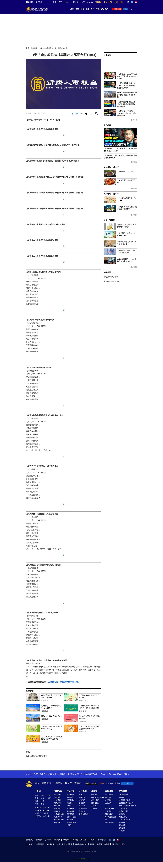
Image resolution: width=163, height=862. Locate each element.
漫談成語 (82, 806)
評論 (36, 801)
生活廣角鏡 (109, 794)
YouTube (136, 2)
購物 (122, 2)
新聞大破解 (70, 808)
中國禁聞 (57, 800)
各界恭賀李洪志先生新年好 (54, 48)
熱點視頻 (46, 808)
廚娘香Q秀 (109, 814)
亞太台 (80, 774)
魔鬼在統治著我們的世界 (113, 281)
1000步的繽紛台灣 (111, 818)
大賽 (60, 2)
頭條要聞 (38, 808)
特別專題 (107, 272)
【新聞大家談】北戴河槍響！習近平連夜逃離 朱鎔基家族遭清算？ (126, 85)
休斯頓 (62, 774)
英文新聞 (98, 2)
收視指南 (48, 840)
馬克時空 (70, 819)
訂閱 (127, 783)
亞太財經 (57, 822)
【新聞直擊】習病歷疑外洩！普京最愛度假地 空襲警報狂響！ (126, 113)
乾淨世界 (60, 844)
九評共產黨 (123, 808)
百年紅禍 (122, 814)
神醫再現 (94, 806)
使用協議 (66, 840)
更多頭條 (134, 120)
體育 (49, 798)
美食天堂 (108, 803)
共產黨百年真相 (124, 800)
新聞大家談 (70, 794)
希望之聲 (69, 844)
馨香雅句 (82, 803)
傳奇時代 (122, 797)
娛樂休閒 (109, 791)
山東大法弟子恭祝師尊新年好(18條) (64, 682)
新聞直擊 (57, 806)
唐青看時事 (70, 814)
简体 (78, 2)
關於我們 (39, 840)
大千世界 (108, 811)
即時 (92, 9)
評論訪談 (104, 9)
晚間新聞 (57, 803)
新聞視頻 (58, 791)
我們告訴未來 (124, 794)
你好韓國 (108, 800)
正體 (74, 2)
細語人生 (70, 825)
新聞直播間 (117, 9)
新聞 (72, 9)
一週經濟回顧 (59, 814)
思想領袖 (70, 806)
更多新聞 (134, 188)
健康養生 (95, 791)
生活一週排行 (109, 220)
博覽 (97, 9)
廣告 (105, 2)
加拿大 (42, 774)
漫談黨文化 (123, 825)
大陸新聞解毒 (71, 822)
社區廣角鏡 (58, 817)
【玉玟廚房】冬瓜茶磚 (125, 172)
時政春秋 (70, 803)
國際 (36, 795)
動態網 (99, 844)
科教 (42, 804)
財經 (42, 801)
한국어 (126, 774)
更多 (123, 844)
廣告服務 (83, 840)
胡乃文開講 (95, 800)
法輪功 (41, 48)
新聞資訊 (46, 783)
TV (126, 9)
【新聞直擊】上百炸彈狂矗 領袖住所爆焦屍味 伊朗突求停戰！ (127, 76)
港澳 (42, 795)
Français (104, 774)
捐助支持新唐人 (91, 783)
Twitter (132, 2)
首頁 (27, 48)
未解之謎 (82, 794)
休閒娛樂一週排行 (111, 167)
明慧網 (92, 844)
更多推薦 (134, 162)
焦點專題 (34, 48)
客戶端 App (102, 840)
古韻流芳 (82, 800)
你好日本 (108, 797)
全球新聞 (57, 794)
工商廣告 (122, 831)
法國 (67, 774)
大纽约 (36, 774)
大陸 (36, 804)
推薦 (87, 9)
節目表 (68, 783)
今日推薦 (107, 125)
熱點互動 (70, 797)
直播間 (77, 783)
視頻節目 (58, 783)
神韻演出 (38, 816)
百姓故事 (122, 822)
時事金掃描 (70, 800)
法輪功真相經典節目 (111, 277)
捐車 (116, 2)
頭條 (82, 9)
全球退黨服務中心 (81, 844)
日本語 (120, 774)
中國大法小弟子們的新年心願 (51, 716)
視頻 (77, 9)
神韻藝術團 (40, 844)
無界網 (106, 844)
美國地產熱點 (83, 814)
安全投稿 (75, 840)
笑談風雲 (82, 797)
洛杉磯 (49, 774)
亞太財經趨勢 (59, 819)
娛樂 (49, 795)
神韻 (54, 2)
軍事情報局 (70, 811)
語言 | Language (87, 2)
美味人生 (108, 806)
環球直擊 (57, 797)
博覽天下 (38, 813)
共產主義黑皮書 (124, 819)
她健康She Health (97, 797)
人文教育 (83, 791)
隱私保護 (57, 840)
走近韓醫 (94, 808)
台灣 (42, 798)
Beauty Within (110, 808)
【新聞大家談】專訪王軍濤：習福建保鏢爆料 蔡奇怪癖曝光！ (126, 104)
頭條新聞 (107, 55)
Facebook (128, 2)
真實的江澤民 (124, 811)
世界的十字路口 (72, 817)
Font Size (91, 113)
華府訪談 (57, 811)
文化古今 (82, 811)
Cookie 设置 (81, 859)
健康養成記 (95, 803)
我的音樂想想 (110, 822)
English (96, 774)
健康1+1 (94, 794)
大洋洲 (55, 774)
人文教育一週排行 (111, 194)
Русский (112, 774)
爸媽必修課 (83, 808)
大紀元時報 (50, 844)
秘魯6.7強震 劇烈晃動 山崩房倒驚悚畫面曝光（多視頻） (127, 95)
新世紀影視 (115, 844)
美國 (36, 798)
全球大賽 (46, 816)
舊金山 (73, 774)
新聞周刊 (57, 808)
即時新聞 (38, 810)
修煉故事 (122, 828)
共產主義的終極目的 (126, 803)
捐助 (110, 2)
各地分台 (67, 2)
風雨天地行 (123, 817)
